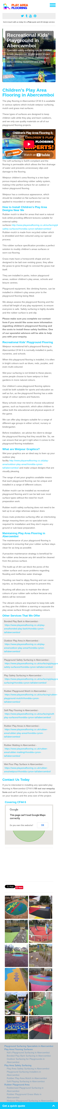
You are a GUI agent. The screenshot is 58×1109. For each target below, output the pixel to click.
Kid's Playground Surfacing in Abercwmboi (28, 1052)
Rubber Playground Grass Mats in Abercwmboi (24, 1096)
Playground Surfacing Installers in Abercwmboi (24, 1073)
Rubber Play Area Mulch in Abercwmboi (27, 1078)
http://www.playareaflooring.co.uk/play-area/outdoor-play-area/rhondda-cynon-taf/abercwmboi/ (25, 464)
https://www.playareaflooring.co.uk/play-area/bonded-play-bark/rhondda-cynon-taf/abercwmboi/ (24, 629)
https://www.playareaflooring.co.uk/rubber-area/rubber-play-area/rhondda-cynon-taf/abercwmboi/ (26, 733)
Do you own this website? (21, 825)
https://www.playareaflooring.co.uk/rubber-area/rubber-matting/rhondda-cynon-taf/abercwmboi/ (26, 752)
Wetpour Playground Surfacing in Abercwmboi (30, 1100)
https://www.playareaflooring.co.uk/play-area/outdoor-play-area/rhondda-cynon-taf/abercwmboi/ (24, 648)
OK (42, 825)
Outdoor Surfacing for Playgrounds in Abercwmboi (26, 1060)
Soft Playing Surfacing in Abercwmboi (26, 1081)
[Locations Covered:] (4, 5)
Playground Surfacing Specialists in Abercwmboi (28, 1046)
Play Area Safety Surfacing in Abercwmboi (28, 1068)
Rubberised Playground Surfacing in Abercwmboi (25, 1089)
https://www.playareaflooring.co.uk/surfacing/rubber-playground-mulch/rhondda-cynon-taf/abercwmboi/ (31, 698)
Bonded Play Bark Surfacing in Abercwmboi (29, 1055)
